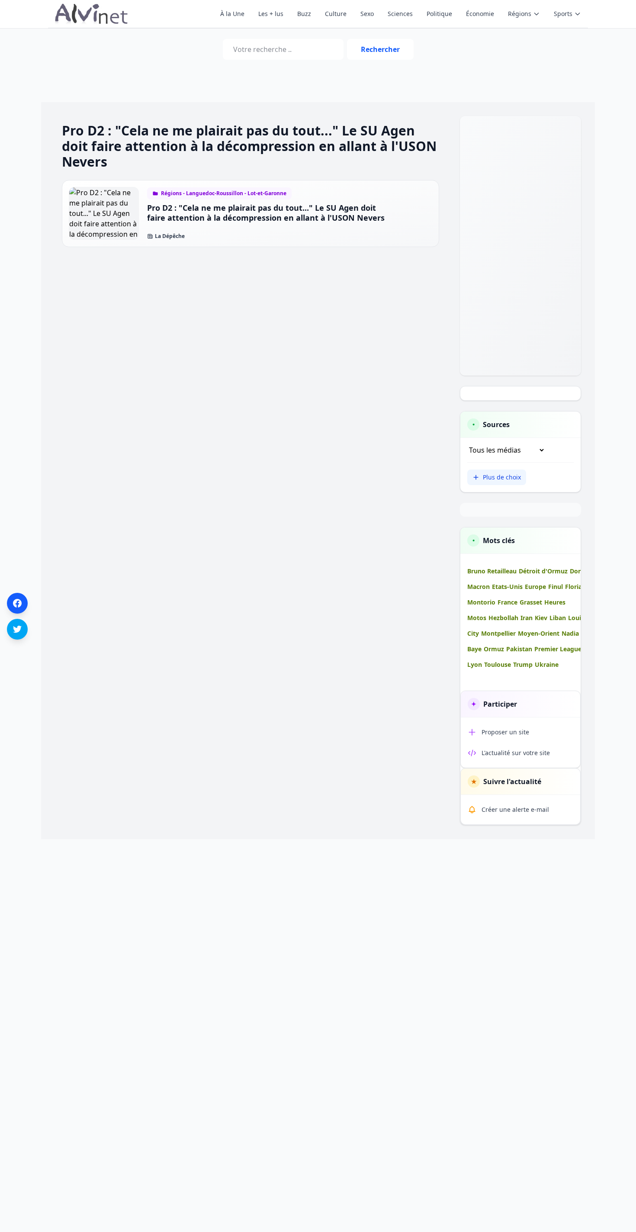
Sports (563, 14)
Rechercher (380, 49)
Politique (439, 14)
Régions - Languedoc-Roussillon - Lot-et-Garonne (223, 193)
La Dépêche (170, 236)
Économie (480, 14)
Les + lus (270, 14)
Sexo (367, 14)
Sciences (400, 14)
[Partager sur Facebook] (17, 603)
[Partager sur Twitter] (17, 629)
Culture (336, 14)
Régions (519, 14)
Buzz (304, 14)
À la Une (232, 14)
